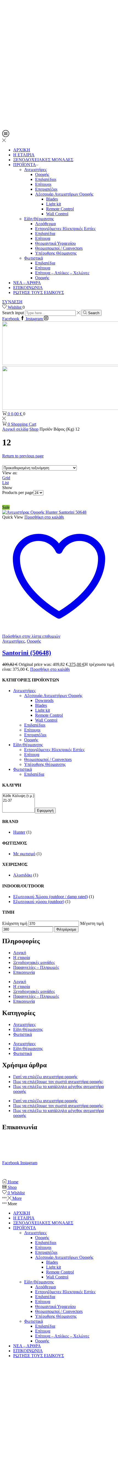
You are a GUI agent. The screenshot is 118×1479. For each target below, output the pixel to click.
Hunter (19, 832)
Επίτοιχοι (43, 184)
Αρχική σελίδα (15, 429)
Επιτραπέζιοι (46, 189)
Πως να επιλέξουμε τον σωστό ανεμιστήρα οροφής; (58, 1081)
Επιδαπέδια (45, 233)
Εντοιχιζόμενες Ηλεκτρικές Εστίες (65, 228)
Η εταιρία (21, 957)
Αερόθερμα (45, 223)
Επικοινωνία (24, 972)
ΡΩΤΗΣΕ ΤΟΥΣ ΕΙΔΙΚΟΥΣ (38, 292)
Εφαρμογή (45, 810)
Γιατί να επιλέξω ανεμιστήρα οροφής (45, 1076)
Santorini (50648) (26, 652)
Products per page (17, 492)
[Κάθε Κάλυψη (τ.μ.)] (18, 796)
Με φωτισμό (24, 853)
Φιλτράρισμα (66, 929)
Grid (6, 477)
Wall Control (57, 213)
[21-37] (18, 800)
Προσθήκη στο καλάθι (44, 517)
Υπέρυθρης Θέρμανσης (56, 253)
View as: (9, 473)
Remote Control (60, 209)
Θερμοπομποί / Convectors (59, 248)
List (5, 482)
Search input (13, 312)
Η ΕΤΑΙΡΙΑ (24, 154)
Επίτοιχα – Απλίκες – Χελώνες (62, 272)
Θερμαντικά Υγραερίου (55, 243)
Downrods (44, 700)
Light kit (53, 204)
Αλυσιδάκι (22, 875)
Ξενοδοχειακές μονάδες (34, 962)
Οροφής (42, 174)
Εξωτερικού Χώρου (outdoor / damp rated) (50, 896)
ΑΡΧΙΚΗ (21, 150)
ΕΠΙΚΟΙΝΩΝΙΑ (28, 287)
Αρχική (19, 952)
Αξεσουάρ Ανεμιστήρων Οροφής (64, 194)
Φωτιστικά (33, 258)
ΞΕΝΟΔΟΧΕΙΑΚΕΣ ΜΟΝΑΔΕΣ (43, 159)
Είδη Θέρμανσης (39, 218)
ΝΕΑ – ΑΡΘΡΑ (27, 282)
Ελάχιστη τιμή (14, 923)
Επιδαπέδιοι (45, 179)
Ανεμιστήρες (35, 169)
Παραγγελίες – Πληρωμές (36, 967)
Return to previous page (23, 456)
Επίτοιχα (42, 238)
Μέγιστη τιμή (92, 923)
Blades (52, 199)
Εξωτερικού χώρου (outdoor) (38, 901)
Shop (33, 429)
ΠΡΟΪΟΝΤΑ (24, 164)
